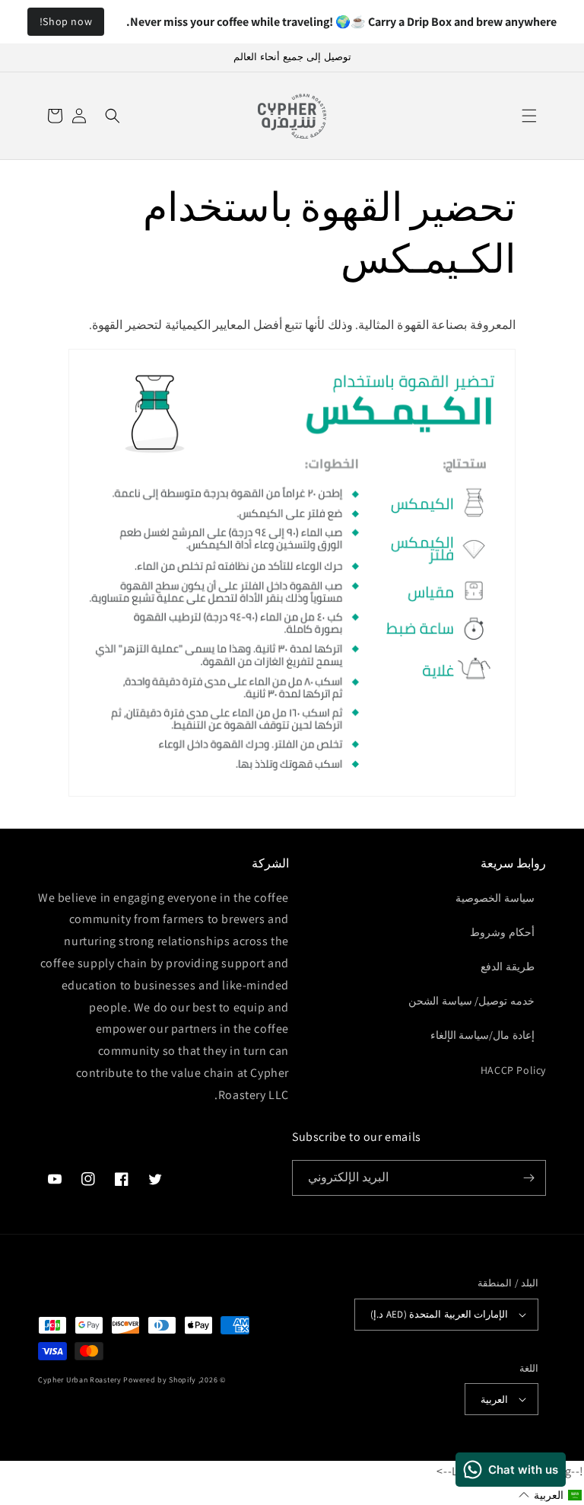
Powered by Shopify (159, 1380)
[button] (529, 116)
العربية (494, 1399)
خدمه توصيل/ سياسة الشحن (471, 1001)
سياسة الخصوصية (495, 898)
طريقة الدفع (508, 966)
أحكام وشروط (502, 932)
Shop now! (66, 21)
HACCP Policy (513, 1070)
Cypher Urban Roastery (80, 1380)
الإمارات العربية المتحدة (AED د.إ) (439, 1314)
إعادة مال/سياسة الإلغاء (482, 1035)
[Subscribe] (528, 1178)
